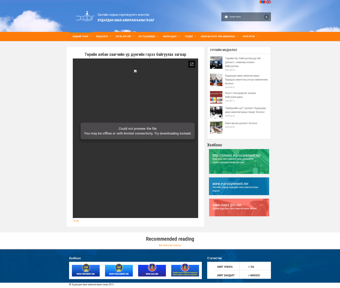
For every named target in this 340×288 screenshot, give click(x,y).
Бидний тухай (80, 36)
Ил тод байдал (147, 36)
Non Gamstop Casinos (170, 245)
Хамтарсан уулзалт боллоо (241, 123)
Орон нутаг (249, 36)
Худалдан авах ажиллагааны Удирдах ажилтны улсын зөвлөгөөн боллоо (246, 79)
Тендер (189, 36)
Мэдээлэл (102, 36)
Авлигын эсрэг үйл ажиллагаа (218, 36)
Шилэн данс (170, 36)
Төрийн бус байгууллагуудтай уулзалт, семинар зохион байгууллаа (242, 62)
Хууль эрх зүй (123, 36)
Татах (76, 220)
